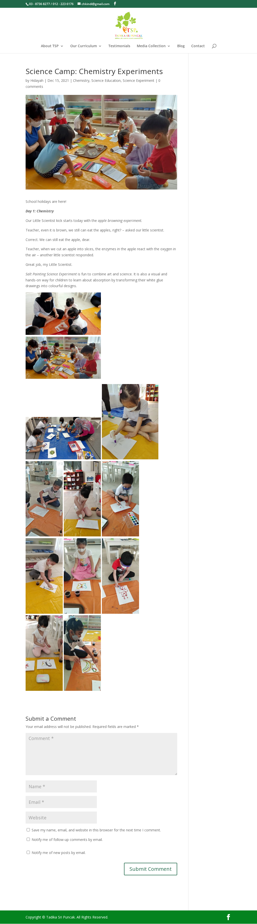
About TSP (50, 46)
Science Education (106, 80)
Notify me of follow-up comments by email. (67, 839)
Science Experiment (138, 80)
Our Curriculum (83, 46)
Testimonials (119, 46)
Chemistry (81, 80)
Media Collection (151, 46)
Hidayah (36, 80)
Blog (181, 46)
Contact (198, 46)
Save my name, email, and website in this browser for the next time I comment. (96, 830)
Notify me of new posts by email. (59, 852)
